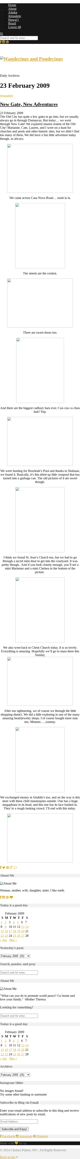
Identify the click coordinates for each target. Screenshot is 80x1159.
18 (14, 931)
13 (22, 926)
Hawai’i (13, 19)
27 (22, 935)
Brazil (12, 23)
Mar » (13, 940)
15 (2, 931)
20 (22, 931)
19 (18, 931)
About (12, 8)
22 (2, 935)
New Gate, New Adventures (29, 104)
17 (10, 931)
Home (12, 5)
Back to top (8, 1157)
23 (6, 935)
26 (18, 935)
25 (14, 935)
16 (6, 931)
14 (27, 926)
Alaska (12, 12)
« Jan (3, 940)
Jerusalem (14, 16)
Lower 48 (14, 27)
